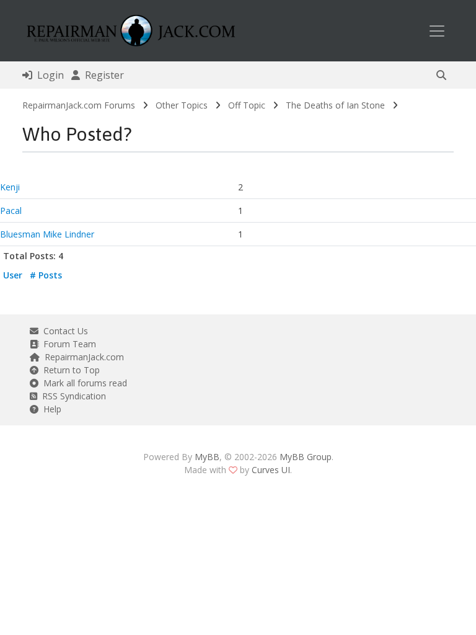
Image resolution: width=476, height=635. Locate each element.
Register (102, 75)
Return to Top (69, 370)
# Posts (46, 275)
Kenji (10, 187)
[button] (441, 75)
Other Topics (182, 105)
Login (48, 75)
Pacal (11, 210)
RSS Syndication (71, 396)
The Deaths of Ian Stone (335, 105)
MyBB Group (306, 457)
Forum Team (67, 344)
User (12, 275)
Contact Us (63, 331)
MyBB (207, 457)
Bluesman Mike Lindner (47, 234)
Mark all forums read (82, 383)
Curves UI (271, 470)
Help (49, 409)
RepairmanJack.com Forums (78, 105)
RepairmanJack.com (82, 357)
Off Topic (246, 105)
